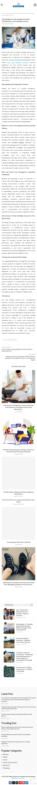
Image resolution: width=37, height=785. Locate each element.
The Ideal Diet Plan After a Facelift (18, 542)
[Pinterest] (20, 782)
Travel (5, 760)
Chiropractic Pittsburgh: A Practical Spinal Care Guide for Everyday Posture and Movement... (18, 407)
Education (6, 765)
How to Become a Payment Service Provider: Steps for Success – (22, 612)
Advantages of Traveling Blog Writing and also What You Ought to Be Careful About (24, 627)
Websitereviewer (19, 778)
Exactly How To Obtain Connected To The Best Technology (24, 669)
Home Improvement (10, 762)
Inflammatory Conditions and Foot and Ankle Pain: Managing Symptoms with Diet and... (18, 583)
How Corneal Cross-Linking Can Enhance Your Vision (18, 501)
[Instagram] (16, 782)
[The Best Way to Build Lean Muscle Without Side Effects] (18, 473)
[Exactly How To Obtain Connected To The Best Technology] (9, 672)
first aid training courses (10, 339)
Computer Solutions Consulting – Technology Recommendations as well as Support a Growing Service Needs (24, 656)
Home (3, 13)
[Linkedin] (26, 782)
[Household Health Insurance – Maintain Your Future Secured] (9, 643)
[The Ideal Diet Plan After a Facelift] (18, 523)
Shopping (6, 768)
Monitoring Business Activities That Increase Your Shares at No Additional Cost (17, 728)
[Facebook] (10, 782)
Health (5, 757)
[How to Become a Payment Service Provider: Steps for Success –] (9, 614)
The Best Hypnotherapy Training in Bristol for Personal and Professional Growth (18, 451)
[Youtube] (23, 782)
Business (6, 754)
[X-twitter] (13, 782)
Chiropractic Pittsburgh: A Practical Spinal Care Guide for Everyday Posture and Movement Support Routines (18, 699)
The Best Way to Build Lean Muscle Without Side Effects (18, 493)
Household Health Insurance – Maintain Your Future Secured (23, 640)
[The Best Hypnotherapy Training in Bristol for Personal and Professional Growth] (18, 430)
